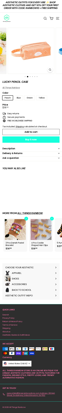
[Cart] (51, 18)
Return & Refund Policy (12, 321)
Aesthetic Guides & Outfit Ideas (16, 335)
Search (5, 314)
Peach (8, 97)
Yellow (42, 97)
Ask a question (10, 157)
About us (6, 331)
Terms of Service (9, 325)
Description (8, 148)
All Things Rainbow (11, 87)
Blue (19, 97)
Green (30, 97)
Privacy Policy (8, 318)
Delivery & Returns (12, 153)
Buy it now (31, 139)
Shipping (20, 126)
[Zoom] (50, 69)
